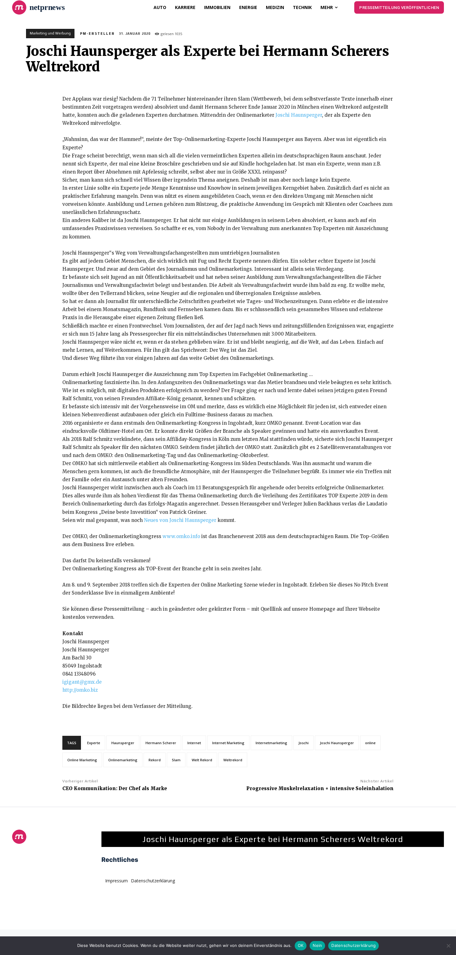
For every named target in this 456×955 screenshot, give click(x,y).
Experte (93, 742)
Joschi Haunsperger (298, 115)
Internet (194, 742)
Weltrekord (232, 760)
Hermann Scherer (160, 742)
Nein (317, 945)
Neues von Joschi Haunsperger (180, 520)
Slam (176, 760)
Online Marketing (82, 760)
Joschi (303, 742)
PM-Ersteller (97, 33)
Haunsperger (122, 742)
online (370, 742)
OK (301, 945)
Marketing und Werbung (50, 33)
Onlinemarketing (122, 760)
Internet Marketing (228, 742)
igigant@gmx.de (82, 682)
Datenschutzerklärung (353, 945)
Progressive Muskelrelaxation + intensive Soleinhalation (320, 788)
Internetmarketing (271, 742)
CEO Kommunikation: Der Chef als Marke (114, 788)
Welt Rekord (202, 760)
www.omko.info (181, 536)
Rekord (155, 760)
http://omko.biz (80, 690)
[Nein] (448, 946)
